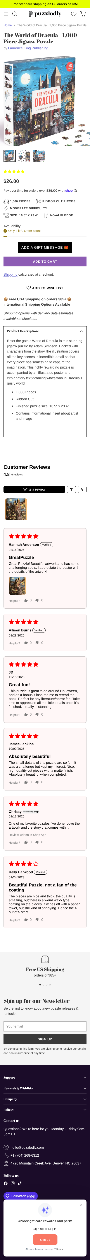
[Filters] (71, 489)
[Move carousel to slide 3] (46, 984)
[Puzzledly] (45, 13)
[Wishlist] (73, 13)
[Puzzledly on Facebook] (5, 1184)
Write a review (34, 489)
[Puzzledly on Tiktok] (19, 1184)
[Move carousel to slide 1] (40, 984)
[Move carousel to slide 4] (50, 984)
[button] (13, 171)
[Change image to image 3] (39, 156)
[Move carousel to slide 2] (43, 984)
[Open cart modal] (82, 13)
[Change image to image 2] (24, 156)
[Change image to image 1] (9, 156)
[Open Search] (14, 13)
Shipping (10, 274)
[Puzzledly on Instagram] (12, 1184)
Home (7, 25)
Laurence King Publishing (28, 48)
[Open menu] (5, 13)
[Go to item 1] (16, 509)
